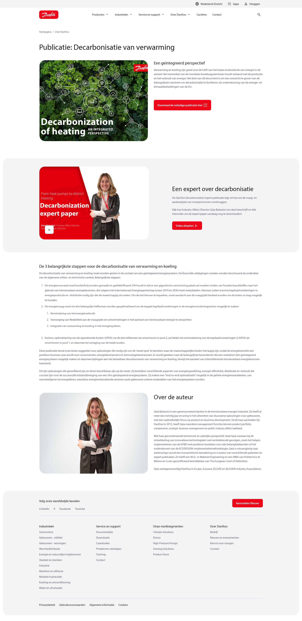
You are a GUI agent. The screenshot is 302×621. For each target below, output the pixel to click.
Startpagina (45, 31)
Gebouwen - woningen (52, 543)
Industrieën (46, 526)
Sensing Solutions (163, 548)
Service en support (108, 526)
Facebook (65, 508)
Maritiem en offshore (51, 571)
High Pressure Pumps (165, 543)
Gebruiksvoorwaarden (72, 605)
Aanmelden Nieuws (247, 503)
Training (101, 554)
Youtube (80, 508)
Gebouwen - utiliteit (50, 537)
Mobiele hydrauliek (50, 576)
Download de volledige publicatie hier (180, 105)
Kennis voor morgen (222, 543)
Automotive (46, 532)
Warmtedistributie (49, 548)
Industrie (44, 565)
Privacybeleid (47, 605)
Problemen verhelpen (108, 548)
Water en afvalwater (50, 588)
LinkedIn (44, 508)
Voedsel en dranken (50, 560)
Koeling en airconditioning (54, 582)
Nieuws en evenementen (224, 537)
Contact (100, 560)
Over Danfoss (62, 31)
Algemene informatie (101, 605)
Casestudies (103, 543)
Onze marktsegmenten (168, 526)
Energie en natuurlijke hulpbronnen (60, 554)
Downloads (103, 537)
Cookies (123, 605)
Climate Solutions (163, 532)
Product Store (161, 554)
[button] (233, 4)
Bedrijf (214, 532)
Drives (156, 537)
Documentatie (104, 532)
